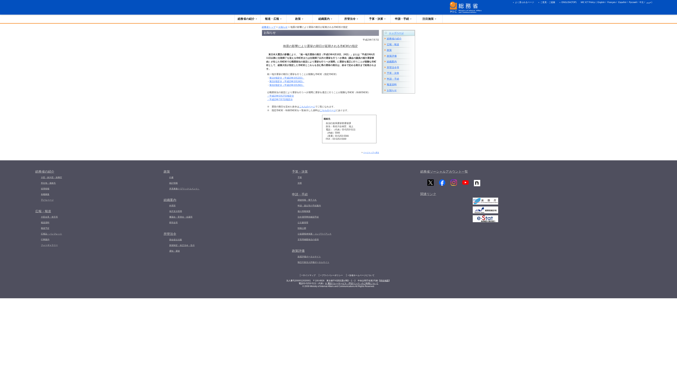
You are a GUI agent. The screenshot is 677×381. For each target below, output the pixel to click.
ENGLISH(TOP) (569, 2)
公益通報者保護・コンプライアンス (314, 234)
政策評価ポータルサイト (309, 256)
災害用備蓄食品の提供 (308, 239)
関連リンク (428, 194)
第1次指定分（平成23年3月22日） (286, 78)
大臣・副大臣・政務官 (51, 177)
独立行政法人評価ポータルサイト (313, 262)
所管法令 (350, 18)
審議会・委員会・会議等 (181, 217)
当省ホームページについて (361, 275)
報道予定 (45, 228)
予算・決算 (376, 18)
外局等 (172, 205)
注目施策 (428, 18)
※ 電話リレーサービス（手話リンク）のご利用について (351, 283)
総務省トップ (269, 27)
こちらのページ (307, 106)
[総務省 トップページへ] (466, 7)
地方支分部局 (175, 211)
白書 (171, 177)
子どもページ (47, 200)
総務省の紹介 (246, 18)
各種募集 (45, 194)
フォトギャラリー (49, 245)
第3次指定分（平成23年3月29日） (286, 85)
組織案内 (324, 18)
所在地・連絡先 (48, 183)
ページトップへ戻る (371, 152)
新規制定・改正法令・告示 (182, 245)
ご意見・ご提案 (547, 2)
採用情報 (45, 189)
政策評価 (392, 56)
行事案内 (45, 239)
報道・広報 (272, 18)
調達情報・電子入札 (307, 200)
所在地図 (384, 281)
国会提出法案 (175, 239)
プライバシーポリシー (332, 275)
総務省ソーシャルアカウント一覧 (444, 171)
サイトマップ (309, 275)
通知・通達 (174, 251)
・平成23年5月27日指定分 (280, 96)
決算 (300, 183)
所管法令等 (393, 67)
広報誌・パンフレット (51, 234)
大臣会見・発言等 (49, 217)
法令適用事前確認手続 (308, 217)
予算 (300, 177)
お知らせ (283, 27)
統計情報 (173, 183)
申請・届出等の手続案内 (309, 205)
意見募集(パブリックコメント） (184, 189)
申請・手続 (402, 18)
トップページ (396, 33)
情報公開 (302, 228)
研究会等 (173, 222)
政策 (298, 18)
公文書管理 (303, 222)
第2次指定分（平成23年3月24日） (286, 81)
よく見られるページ (524, 2)
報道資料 (392, 84)
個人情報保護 (304, 211)
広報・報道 (393, 44)
